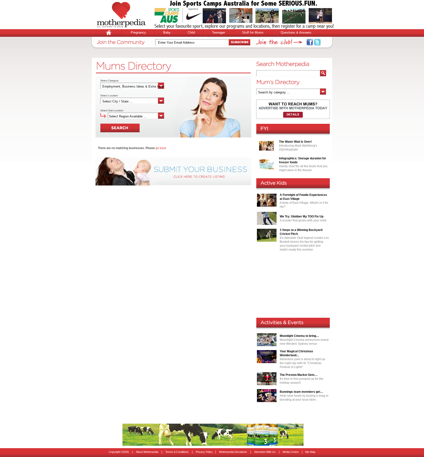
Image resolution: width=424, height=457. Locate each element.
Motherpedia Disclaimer (233, 451)
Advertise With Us (265, 451)
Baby (167, 32)
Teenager (218, 32)
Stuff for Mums (253, 32)
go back (161, 148)
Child (191, 32)
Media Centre (291, 451)
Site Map (310, 451)
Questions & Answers (296, 32)
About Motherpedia (147, 451)
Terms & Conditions (177, 451)
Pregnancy (138, 32)
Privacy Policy (204, 451)
